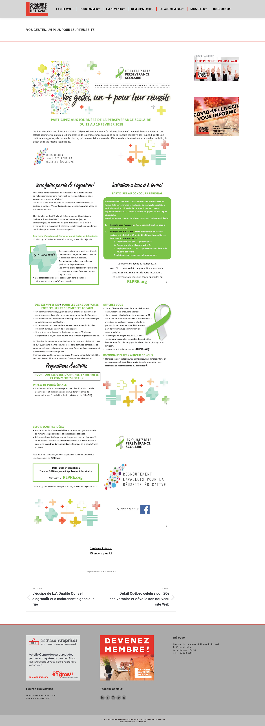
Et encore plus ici (101, 553)
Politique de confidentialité (154, 719)
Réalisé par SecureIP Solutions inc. (132, 722)
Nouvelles (98, 572)
